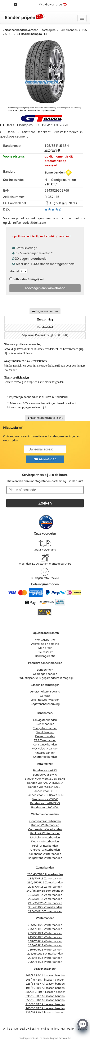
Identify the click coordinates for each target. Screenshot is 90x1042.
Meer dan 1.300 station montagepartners (45, 563)
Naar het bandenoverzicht (21, 30)
